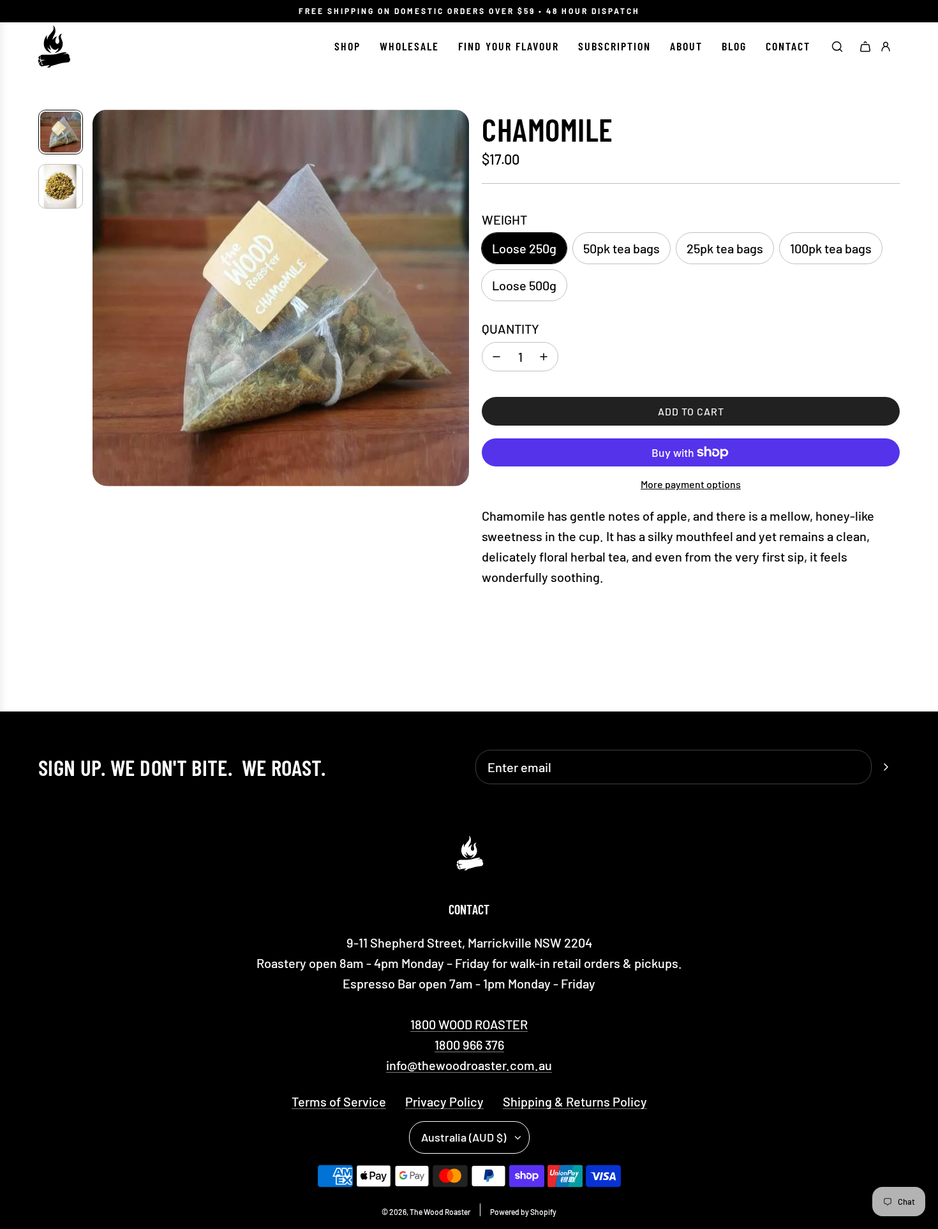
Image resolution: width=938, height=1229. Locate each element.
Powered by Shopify (523, 1211)
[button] (103, 298)
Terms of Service (339, 1101)
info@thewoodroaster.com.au (469, 1065)
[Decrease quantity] (496, 357)
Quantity (510, 328)
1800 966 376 (469, 1044)
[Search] (837, 47)
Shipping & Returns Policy (575, 1101)
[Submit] (886, 767)
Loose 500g (524, 285)
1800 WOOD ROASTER (469, 1024)
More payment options (691, 484)
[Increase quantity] (544, 357)
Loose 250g (524, 248)
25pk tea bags (725, 248)
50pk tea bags (621, 248)
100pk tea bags (831, 248)
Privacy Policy (444, 1101)
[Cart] (865, 47)
